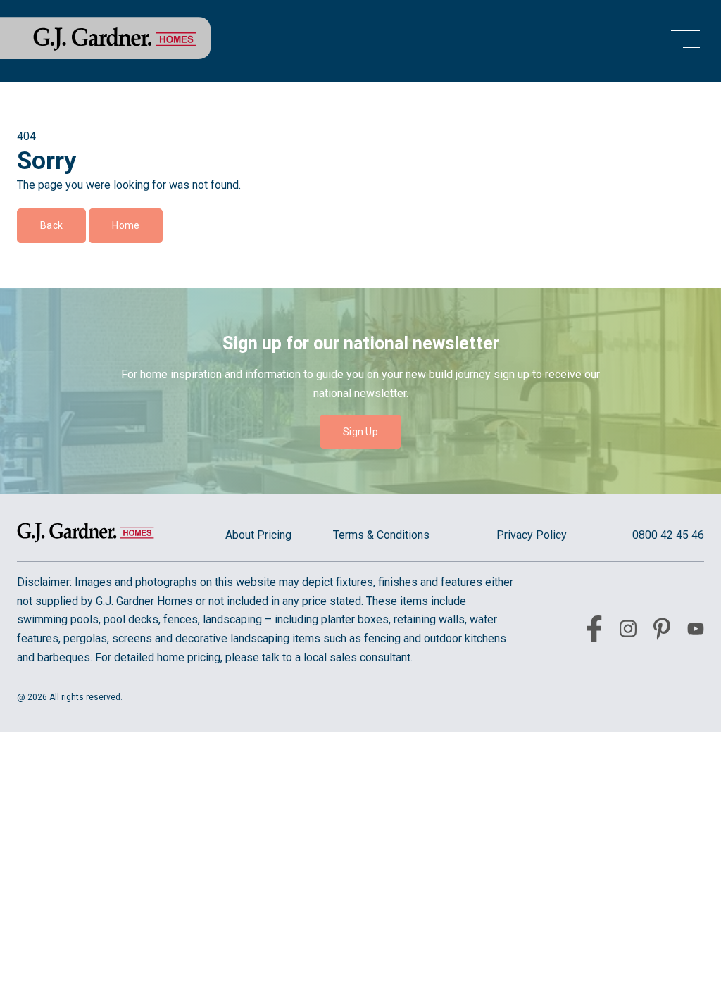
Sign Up (360, 431)
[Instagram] (628, 631)
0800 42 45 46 (668, 535)
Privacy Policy (531, 535)
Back (51, 225)
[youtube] (695, 631)
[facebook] (594, 631)
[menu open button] (685, 41)
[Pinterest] (661, 632)
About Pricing (258, 535)
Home (125, 225)
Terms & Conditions (381, 535)
